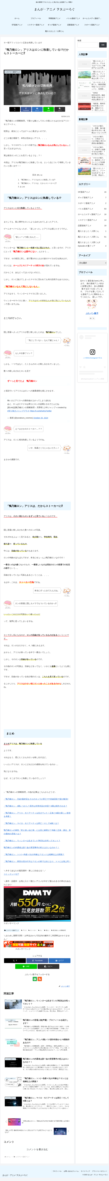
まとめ (22, 187)
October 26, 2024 (40, 418)
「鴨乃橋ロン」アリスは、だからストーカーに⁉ (38, 183)
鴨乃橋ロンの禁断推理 (59, 930)
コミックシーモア (11, 874)
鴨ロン (47, 930)
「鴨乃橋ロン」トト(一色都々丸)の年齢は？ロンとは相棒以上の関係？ (34, 854)
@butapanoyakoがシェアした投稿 (92, 379)
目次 (34, 175)
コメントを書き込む (37, 1149)
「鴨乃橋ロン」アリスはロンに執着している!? (37, 180)
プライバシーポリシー (99, 1171)
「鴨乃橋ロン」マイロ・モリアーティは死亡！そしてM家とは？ (31, 823)
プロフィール (57, 1171)
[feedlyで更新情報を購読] (35, 979)
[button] (59, 109)
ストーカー (33, 930)
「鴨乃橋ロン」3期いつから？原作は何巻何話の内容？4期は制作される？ (35, 806)
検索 (79, 40)
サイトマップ (85, 1171)
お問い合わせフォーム (71, 1171)
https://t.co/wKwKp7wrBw (41, 411)
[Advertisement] (37, 480)
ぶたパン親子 (92, 313)
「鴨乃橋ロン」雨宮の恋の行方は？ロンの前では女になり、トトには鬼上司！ (37, 861)
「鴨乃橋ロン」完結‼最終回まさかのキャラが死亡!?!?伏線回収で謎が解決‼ (36, 799)
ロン (41, 930)
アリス (25, 930)
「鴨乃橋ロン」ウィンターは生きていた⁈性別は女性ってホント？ (32, 841)
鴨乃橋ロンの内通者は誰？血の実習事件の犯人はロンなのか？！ (31, 847)
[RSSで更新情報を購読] (40, 979)
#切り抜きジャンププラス (18, 411)
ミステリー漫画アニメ (12, 930)
